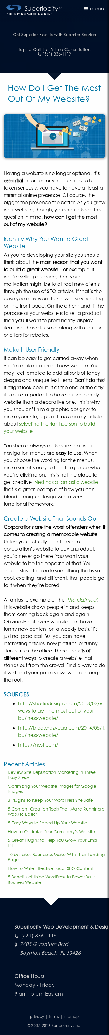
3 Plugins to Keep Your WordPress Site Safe (50, 800)
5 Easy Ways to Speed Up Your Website (47, 822)
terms (54, 1016)
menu (96, 8)
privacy (37, 1016)
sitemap (71, 1016)
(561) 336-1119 (56, 54)
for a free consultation (54, 49)
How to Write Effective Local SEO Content (51, 868)
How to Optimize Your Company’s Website (51, 831)
